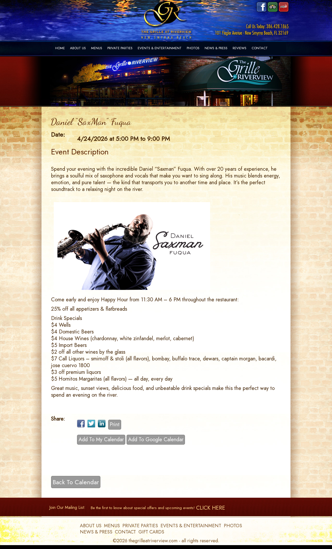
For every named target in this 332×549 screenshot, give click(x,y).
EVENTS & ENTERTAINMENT (160, 48)
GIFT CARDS (151, 532)
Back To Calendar (76, 482)
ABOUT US (78, 48)
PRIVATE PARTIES (120, 48)
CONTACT (260, 48)
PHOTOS (193, 48)
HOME (60, 48)
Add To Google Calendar (155, 439)
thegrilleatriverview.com (154, 540)
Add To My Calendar (101, 439)
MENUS (96, 48)
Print (115, 424)
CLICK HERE (210, 508)
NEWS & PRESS (216, 48)
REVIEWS (239, 48)
